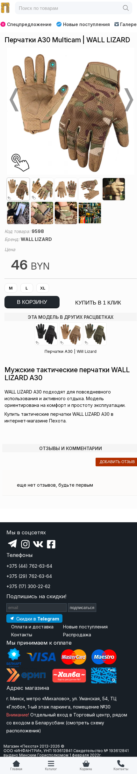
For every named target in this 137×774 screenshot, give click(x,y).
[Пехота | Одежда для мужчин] (5, 8)
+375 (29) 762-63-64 (29, 576)
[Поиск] (125, 8)
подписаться (82, 607)
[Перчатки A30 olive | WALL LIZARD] (95, 334)
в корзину (32, 302)
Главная (16, 769)
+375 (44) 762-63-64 (29, 566)
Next (128, 100)
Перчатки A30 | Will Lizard (71, 351)
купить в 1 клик (98, 303)
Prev (13, 100)
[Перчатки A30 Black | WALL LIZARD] (46, 334)
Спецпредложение (29, 24)
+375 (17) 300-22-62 (28, 586)
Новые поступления (86, 24)
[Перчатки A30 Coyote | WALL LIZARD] (71, 334)
